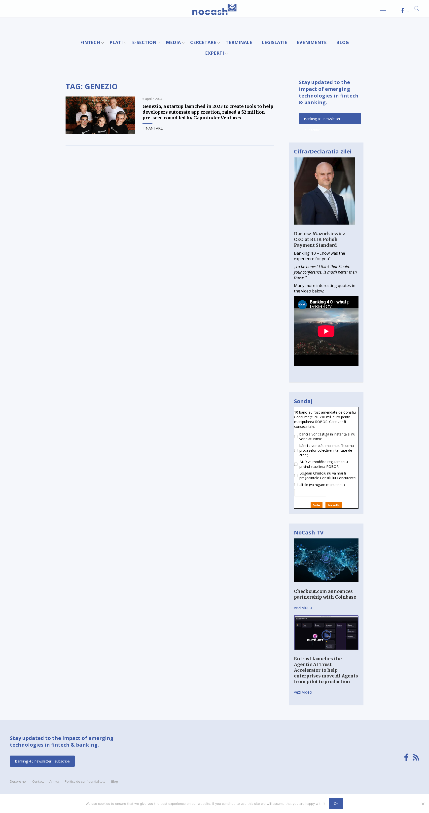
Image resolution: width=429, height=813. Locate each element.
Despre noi (18, 781)
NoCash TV (308, 532)
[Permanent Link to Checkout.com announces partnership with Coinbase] (326, 585)
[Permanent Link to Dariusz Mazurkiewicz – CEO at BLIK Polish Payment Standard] (324, 228)
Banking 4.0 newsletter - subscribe (323, 120)
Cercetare (203, 42)
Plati (116, 42)
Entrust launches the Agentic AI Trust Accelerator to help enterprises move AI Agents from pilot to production (326, 670)
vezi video (303, 607)
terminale (239, 42)
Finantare (153, 128)
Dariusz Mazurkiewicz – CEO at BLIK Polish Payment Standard (322, 239)
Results (334, 505)
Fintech (90, 42)
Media (173, 42)
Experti (214, 53)
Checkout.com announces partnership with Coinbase (325, 594)
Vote (316, 505)
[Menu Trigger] (383, 10)
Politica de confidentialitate (85, 781)
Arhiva (54, 781)
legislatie (274, 42)
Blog (342, 42)
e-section (144, 42)
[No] (422, 803)
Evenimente (312, 42)
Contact (38, 781)
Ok (336, 804)
